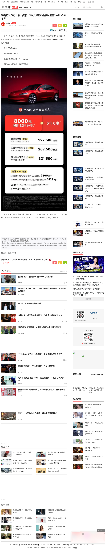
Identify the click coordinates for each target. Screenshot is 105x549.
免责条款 (65, 545)
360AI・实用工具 (59, 30)
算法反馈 (64, 271)
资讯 (8, 2)
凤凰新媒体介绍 (14, 545)
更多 (84, 2)
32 (66, 360)
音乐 (95, 374)
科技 (53, 2)
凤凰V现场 (78, 252)
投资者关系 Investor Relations (29, 545)
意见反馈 (72, 545)
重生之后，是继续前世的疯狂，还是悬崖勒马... (96, 390)
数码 (79, 2)
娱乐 (32, 2)
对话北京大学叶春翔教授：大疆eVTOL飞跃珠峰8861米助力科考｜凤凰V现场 (88, 283)
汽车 (45, 2)
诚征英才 (49, 545)
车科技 (26, 7)
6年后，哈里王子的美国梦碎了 (30, 303)
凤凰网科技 (93, 313)
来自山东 (16, 25)
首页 (3, 2)
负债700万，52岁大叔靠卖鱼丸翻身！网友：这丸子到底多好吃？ (25, 259)
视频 (12, 2)
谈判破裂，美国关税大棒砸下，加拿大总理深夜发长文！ (41, 315)
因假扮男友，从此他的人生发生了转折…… (80, 389)
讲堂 (92, 374)
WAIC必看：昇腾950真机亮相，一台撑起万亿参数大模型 (88, 277)
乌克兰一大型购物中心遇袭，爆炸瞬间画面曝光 (37, 413)
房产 (49, 2)
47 (66, 372)
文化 (62, 2)
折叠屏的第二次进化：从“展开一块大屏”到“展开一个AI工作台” (88, 294)
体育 (36, 2)
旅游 (66, 2)
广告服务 (42, 545)
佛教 (71, 2)
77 (66, 384)
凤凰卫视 (22, 2)
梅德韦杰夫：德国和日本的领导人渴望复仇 (35, 276)
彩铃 (98, 374)
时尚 (40, 2)
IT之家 (8, 23)
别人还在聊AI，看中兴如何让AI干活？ (87, 289)
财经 (27, 2)
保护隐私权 (57, 545)
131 (66, 321)
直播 (16, 2)
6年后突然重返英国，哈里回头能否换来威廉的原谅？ (40, 327)
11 (66, 333)
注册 (89, 2)
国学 (75, 2)
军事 (58, 2)
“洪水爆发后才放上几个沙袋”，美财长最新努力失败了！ (41, 354)
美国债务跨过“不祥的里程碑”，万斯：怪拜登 (36, 366)
